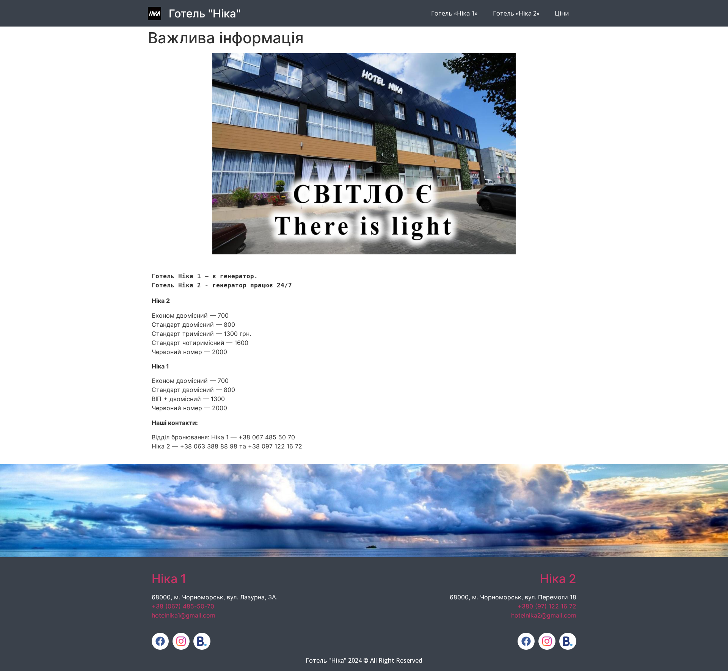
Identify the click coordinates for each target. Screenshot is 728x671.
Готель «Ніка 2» (516, 13)
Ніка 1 (169, 578)
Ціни (562, 13)
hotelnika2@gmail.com (543, 615)
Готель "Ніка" (205, 13)
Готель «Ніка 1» (454, 13)
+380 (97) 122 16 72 (547, 606)
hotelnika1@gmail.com (183, 615)
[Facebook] (160, 641)
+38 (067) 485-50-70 (183, 606)
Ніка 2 (558, 578)
